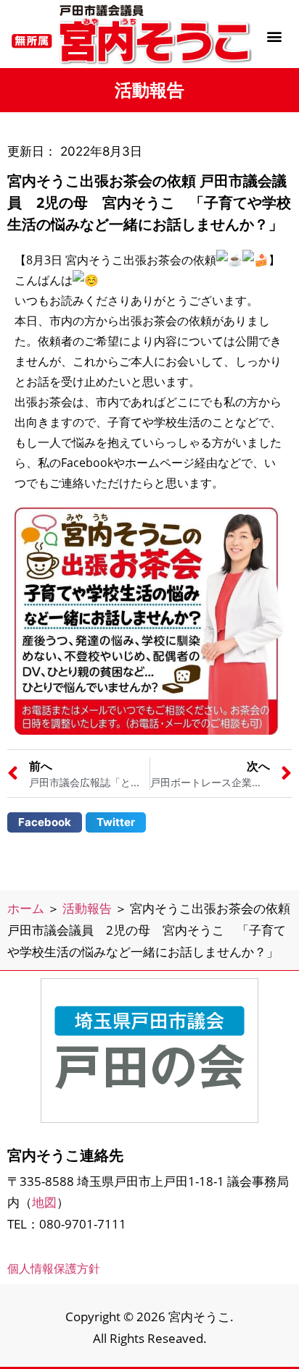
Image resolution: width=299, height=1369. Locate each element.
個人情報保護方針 (53, 1268)
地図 (44, 1202)
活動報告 (87, 908)
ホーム (25, 908)
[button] (274, 36)
